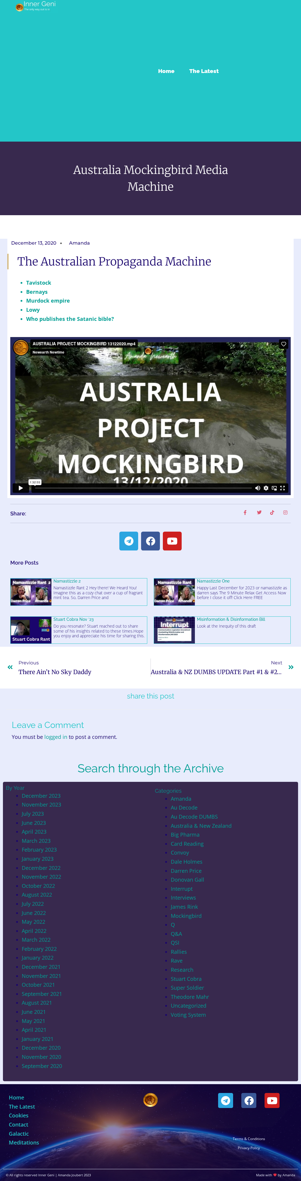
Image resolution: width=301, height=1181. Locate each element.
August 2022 (37, 894)
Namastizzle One (213, 581)
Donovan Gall (187, 879)
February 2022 (39, 948)
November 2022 (41, 876)
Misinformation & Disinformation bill (231, 619)
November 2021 (41, 975)
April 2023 (34, 831)
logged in (55, 736)
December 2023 (41, 795)
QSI (175, 942)
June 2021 (34, 1011)
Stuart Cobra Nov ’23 (73, 619)
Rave (177, 960)
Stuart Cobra (186, 978)
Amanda (181, 798)
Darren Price (186, 870)
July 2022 (33, 903)
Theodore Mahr (190, 996)
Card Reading (187, 843)
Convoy (180, 852)
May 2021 (33, 1020)
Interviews (183, 897)
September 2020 (42, 1065)
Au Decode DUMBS (194, 816)
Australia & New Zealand (201, 825)
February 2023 (39, 849)
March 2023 (36, 840)
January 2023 (37, 858)
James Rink (184, 906)
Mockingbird (186, 915)
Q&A (176, 933)
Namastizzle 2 (67, 581)
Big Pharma (185, 834)
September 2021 (42, 993)
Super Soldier (187, 987)
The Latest (204, 71)
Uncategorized (188, 1005)
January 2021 (37, 1038)
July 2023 (33, 813)
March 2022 (36, 939)
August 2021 (37, 1002)
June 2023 (34, 822)
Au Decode (184, 807)
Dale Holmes (187, 861)
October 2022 (38, 885)
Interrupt (182, 888)
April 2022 (34, 930)
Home (166, 71)
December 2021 (41, 966)
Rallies (179, 951)
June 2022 (34, 912)
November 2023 (41, 804)
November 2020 (41, 1056)
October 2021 (38, 984)
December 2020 (41, 1047)
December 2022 (41, 867)
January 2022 (37, 957)
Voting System (188, 1014)
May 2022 (33, 921)
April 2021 (34, 1029)
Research (182, 969)
